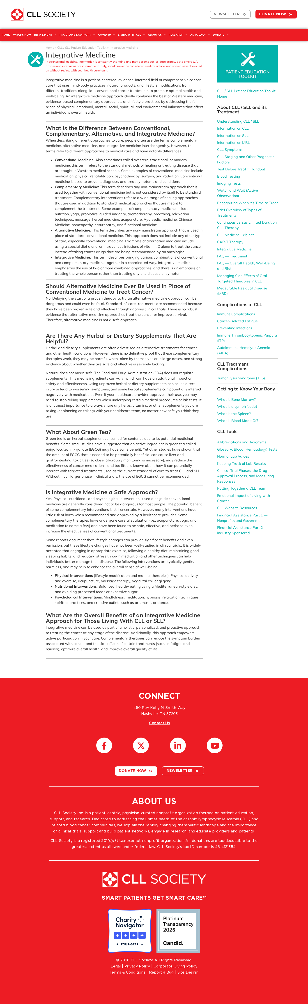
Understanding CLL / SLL (238, 121)
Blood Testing (228, 176)
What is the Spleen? (234, 413)
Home (50, 47)
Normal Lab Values (233, 456)
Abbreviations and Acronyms (241, 442)
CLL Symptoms (230, 149)
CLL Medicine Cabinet (235, 235)
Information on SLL (232, 135)
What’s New (22, 35)
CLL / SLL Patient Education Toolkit (81, 47)
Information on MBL (233, 142)
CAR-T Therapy (230, 242)
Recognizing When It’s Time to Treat (247, 203)
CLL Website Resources (237, 508)
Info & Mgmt (43, 35)
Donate (219, 35)
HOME (6, 35)
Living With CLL (129, 35)
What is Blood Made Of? (237, 420)
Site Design (187, 972)
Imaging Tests (229, 183)
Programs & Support (75, 35)
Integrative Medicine (234, 249)
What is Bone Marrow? (236, 399)
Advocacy (198, 35)
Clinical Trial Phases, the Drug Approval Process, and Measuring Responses (245, 476)
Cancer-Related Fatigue (237, 321)
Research (176, 35)
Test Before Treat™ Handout (241, 169)
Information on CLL (233, 128)
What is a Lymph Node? (237, 406)
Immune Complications (236, 314)
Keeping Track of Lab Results (241, 463)
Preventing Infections (234, 328)
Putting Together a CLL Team (241, 488)
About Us (155, 35)
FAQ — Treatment (232, 256)
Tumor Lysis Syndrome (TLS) (241, 378)
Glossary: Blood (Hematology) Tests (247, 449)
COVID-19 (104, 35)
